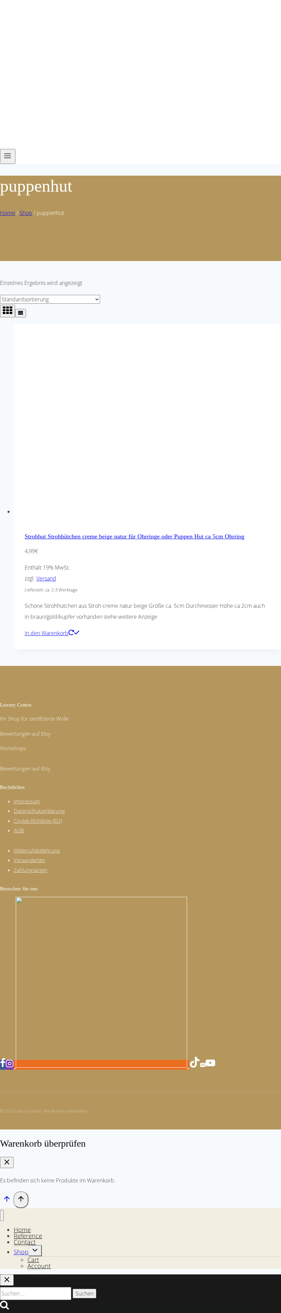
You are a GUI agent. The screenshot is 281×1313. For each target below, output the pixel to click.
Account (39, 1266)
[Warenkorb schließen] (7, 1162)
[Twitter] (101, 1065)
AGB (19, 830)
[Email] (203, 1065)
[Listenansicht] (20, 313)
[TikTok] (194, 1065)
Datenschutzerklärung (39, 810)
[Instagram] (9, 1065)
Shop (21, 1252)
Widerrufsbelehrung (37, 850)
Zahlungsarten (30, 869)
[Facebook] (2, 1065)
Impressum (27, 801)
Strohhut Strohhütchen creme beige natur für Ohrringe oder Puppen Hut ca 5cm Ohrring (134, 536)
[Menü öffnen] (7, 156)
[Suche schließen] (7, 1280)
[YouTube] (210, 1065)
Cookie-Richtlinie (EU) (38, 820)
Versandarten (29, 860)
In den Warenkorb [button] (47, 633)
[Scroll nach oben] (6, 1200)
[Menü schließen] (2, 1215)
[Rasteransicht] (7, 311)
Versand (46, 578)
